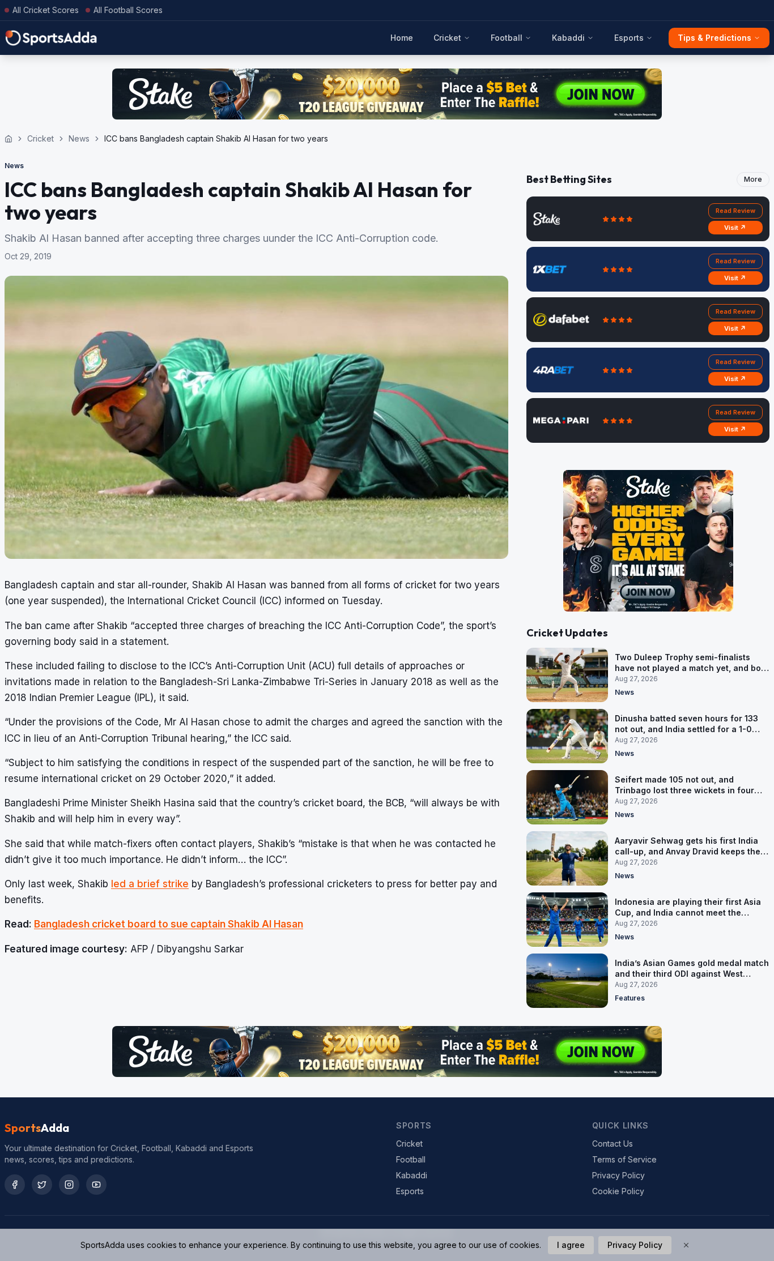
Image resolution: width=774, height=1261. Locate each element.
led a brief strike (150, 884)
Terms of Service (624, 1159)
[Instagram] (69, 1184)
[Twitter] (42, 1184)
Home (401, 37)
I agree (571, 1245)
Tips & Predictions (714, 37)
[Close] (686, 1245)
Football (506, 37)
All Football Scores (128, 10)
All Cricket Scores (45, 10)
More (753, 179)
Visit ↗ (735, 228)
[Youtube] (96, 1184)
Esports (629, 37)
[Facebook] (15, 1184)
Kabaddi (568, 37)
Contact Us (612, 1143)
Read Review (735, 211)
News (79, 138)
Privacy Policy (618, 1175)
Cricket (447, 37)
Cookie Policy (618, 1191)
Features (630, 998)
